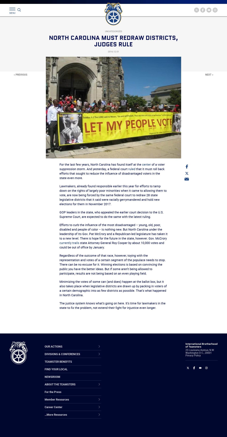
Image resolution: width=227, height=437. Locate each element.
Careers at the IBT (123, 364)
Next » (209, 74)
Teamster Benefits (58, 361)
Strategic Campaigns (125, 364)
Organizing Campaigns (126, 357)
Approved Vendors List (126, 386)
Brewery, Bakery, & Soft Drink (130, 372)
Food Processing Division (127, 409)
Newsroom (52, 377)
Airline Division (121, 357)
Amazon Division (122, 364)
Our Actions (121, 346)
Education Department (126, 364)
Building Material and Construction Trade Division (133, 379)
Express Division (122, 401)
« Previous (20, 74)
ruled (131, 169)
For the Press (53, 392)
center (146, 164)
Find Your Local (56, 369)
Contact (117, 357)
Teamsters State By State (128, 357)
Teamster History (123, 372)
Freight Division (121, 416)
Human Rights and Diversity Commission (129, 423)
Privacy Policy (193, 355)
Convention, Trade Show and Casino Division (134, 394)
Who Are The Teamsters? (127, 357)
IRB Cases (118, 394)
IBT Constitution (122, 386)
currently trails (69, 243)
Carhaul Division (122, 386)
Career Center (122, 346)
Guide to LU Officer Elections (129, 394)
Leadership (119, 364)
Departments (120, 379)
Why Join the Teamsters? (127, 357)
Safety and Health (123, 372)
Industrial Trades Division (127, 431)
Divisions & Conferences (130, 346)
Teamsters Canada (124, 379)
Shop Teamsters (122, 372)
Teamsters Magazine (125, 364)
